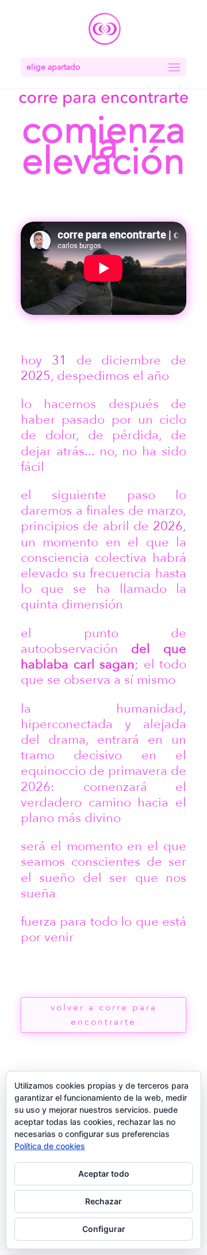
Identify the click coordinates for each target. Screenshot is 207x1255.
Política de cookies (49, 1146)
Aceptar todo (103, 1173)
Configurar (103, 1229)
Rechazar (103, 1201)
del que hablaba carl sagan (103, 656)
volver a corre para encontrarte (104, 1015)
